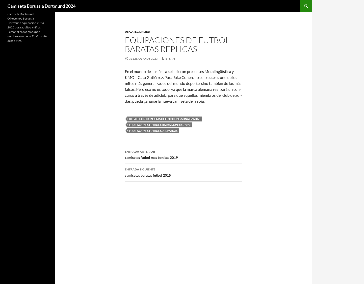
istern (170, 58)
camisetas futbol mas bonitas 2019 (151, 155)
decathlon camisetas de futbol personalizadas (164, 118)
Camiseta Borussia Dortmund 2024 (41, 6)
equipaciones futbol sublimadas (153, 130)
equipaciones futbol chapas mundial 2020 (159, 124)
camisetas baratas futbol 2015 (148, 172)
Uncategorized (137, 31)
